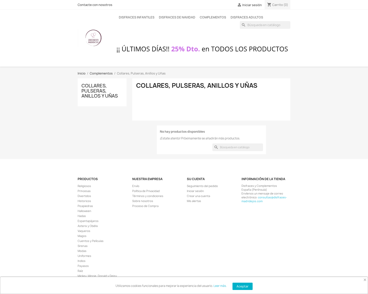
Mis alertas (194, 201)
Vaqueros (84, 231)
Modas (82, 251)
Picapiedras (85, 206)
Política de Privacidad (146, 191)
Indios (81, 261)
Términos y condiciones (147, 196)
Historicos (84, 201)
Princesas (84, 191)
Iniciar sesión (195, 191)
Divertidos (84, 196)
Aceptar (243, 286)
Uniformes (84, 256)
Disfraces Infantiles (136, 17)
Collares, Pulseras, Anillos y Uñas (99, 90)
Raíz (80, 271)
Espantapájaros (88, 221)
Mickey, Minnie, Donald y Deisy (97, 276)
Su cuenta (196, 179)
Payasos (83, 266)
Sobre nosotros (142, 201)
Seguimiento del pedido (202, 186)
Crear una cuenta (198, 196)
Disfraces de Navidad (177, 17)
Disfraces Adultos (247, 17)
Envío (135, 186)
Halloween (84, 211)
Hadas (82, 216)
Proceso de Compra (145, 206)
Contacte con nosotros (95, 5)
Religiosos (84, 186)
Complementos (213, 17)
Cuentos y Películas (91, 241)
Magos (82, 236)
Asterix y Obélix (88, 226)
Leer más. (220, 286)
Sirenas (83, 246)
